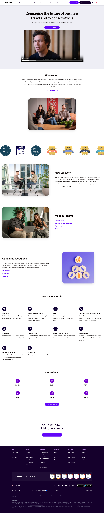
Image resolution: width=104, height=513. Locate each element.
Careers (83, 457)
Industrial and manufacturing (43, 455)
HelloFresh (14, 503)
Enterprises (28, 452)
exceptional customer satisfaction (36, 505)
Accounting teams (29, 457)
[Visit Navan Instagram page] (73, 486)
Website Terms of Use (16, 490)
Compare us (56, 454)
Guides (55, 452)
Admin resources (71, 457)
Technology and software (43, 468)
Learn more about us (52, 90)
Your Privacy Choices (40, 490)
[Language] (96, 2)
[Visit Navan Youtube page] (62, 486)
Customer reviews (71, 462)
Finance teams (29, 459)
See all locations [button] (52, 404)
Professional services (44, 458)
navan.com (23, 507)
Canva (90, 502)
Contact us (84, 459)
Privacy (24, 490)
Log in (93, 2)
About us (84, 452)
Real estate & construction (42, 462)
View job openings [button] (52, 27)
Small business (29, 454)
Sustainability (14, 457)
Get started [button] (74, 2)
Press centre (84, 454)
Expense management (16, 454)
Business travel (15, 452)
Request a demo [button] (85, 2)
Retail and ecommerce (44, 464)
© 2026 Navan (89, 490)
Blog (55, 457)
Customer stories (71, 452)
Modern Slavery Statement (54, 490)
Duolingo (22, 503)
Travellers (28, 464)
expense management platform (38, 502)
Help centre (70, 454)
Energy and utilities (44, 452)
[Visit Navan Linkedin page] (59, 486)
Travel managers (29, 462)
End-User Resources (72, 459)
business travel (27, 502)
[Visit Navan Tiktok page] (70, 486)
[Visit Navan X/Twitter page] (55, 486)
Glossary (55, 459)
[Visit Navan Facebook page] (66, 486)
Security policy (31, 490)
